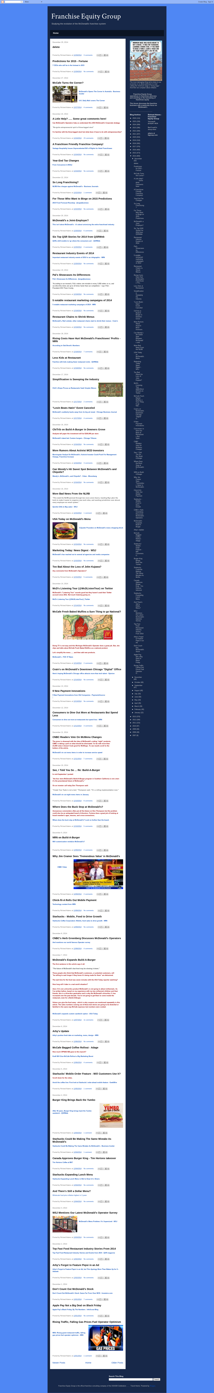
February (137, 709)
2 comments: (89, 247)
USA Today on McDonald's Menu (72, 519)
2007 (134, 735)
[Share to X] (102, 55)
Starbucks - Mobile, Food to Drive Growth (77, 916)
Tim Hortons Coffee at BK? (63, 1162)
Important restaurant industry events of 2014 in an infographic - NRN (79, 257)
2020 (134, 137)
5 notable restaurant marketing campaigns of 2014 (82, 300)
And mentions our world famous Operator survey (71, 942)
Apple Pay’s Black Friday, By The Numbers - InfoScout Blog (75, 1309)
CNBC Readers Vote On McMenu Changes (77, 737)
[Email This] (98, 55)
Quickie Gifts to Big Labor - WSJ (65, 507)
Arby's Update (61, 1031)
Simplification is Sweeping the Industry (76, 379)
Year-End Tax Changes (66, 160)
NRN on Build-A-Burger (66, 837)
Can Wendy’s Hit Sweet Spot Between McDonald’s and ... (138, 337)
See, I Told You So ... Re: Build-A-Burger (76, 770)
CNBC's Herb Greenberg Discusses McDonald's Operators (87, 938)
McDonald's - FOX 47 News (63, 657)
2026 (134, 118)
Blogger (152, 1386)
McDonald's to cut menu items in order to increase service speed (77, 752)
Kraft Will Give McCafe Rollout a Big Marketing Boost (73, 1056)
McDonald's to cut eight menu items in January (71, 795)
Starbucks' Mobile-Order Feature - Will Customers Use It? (87, 1073)
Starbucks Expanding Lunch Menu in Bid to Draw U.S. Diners (76, 1179)
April (136, 703)
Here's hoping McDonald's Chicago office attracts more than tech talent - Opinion (84, 673)
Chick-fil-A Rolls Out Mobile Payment (74, 900)
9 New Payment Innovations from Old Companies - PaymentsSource (79, 695)
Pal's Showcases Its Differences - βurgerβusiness (71, 279)
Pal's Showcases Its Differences (71, 274)
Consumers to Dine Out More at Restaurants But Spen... (139, 433)
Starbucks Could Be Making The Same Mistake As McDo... (139, 572)
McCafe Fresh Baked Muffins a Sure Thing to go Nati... (139, 401)
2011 (134, 723)
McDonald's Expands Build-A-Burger (74, 959)
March (136, 706)
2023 (134, 128)
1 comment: (88, 193)
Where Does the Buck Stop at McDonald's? (78, 806)
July (136, 694)
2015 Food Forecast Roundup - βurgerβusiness (71, 203)
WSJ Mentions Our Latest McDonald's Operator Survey (85, 1212)
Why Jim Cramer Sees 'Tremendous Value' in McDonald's (86, 856)
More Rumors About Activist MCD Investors (78, 450)
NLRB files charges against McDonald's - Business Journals (75, 186)
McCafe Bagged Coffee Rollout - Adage (75, 1047)
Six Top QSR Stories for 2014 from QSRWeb (78, 236)
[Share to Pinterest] (107, 55)
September (138, 685)
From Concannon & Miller (62, 165)
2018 (134, 143)
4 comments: (89, 107)
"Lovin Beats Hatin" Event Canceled (74, 408)
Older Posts (117, 1362)
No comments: (89, 71)
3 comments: (89, 55)
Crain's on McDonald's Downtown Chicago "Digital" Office (87, 669)
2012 (134, 720)
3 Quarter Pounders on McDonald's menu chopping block (101, 528)
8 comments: (89, 801)
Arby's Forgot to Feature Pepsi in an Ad (76, 1265)
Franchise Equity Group (86, 16)
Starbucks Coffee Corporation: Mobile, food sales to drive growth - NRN (80, 921)
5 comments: (89, 577)
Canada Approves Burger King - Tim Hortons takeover (84, 1158)
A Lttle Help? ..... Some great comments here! (79, 118)
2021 (134, 134)
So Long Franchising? (66, 182)
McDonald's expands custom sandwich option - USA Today (75, 1014)
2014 (134, 156)
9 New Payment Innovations (69, 691)
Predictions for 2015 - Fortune (70, 61)
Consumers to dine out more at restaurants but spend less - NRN (77, 720)
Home (56, 33)
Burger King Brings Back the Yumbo (74, 1100)
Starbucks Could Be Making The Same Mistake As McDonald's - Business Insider (84, 1146)
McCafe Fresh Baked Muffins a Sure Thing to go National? (87, 611)
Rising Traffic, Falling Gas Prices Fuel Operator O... (139, 669)
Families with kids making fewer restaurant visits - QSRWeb (75, 362)
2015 (134, 153)
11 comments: (89, 1020)
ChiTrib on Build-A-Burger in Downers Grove (79, 429)
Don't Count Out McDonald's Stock (73, 1289)
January (137, 712)
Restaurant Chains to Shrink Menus (73, 316)
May (136, 700)
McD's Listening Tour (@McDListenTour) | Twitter (71, 599)
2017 (134, 146)
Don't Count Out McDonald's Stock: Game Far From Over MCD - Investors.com (83, 1293)
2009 (134, 729)
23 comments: (89, 138)
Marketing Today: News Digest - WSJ (74, 550)
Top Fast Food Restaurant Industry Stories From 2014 (84, 1248)
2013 (134, 716)
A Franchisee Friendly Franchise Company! (78, 144)
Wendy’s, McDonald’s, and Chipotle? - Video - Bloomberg (75, 476)
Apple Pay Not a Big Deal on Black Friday (77, 1305)
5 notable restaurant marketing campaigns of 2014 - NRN (74, 305)
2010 (134, 726)
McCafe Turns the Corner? (68, 82)
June (136, 697)
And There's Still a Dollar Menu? (72, 1191)
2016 (134, 150)
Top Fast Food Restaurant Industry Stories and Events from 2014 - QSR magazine (84, 1253)
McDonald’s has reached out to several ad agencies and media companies (81, 554)
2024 (134, 124)
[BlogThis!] (100, 55)
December (138, 159)
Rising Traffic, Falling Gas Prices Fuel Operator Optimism (87, 1322)
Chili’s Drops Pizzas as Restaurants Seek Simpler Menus (74, 388)
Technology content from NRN (64, 904)
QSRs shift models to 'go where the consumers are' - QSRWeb (76, 241)
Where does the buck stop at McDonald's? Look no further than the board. (81, 820)
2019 (134, 140)
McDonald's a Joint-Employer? (71, 220)
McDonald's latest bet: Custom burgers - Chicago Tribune (74, 438)
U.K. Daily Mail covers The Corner (92, 101)
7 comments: (89, 352)
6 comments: (89, 231)
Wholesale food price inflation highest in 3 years (70, 1195)
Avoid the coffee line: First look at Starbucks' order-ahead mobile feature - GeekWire (85, 1082)
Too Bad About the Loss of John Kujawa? (77, 566)
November (138, 677)
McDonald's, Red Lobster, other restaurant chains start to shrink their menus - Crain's (85, 321)
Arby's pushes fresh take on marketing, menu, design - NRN (75, 1035)
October (137, 682)
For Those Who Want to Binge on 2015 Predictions (82, 198)
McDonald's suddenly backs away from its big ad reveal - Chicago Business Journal (85, 412)
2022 (134, 131)
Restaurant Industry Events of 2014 (73, 253)
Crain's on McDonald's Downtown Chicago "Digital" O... (139, 414)
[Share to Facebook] (105, 55)
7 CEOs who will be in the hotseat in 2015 (68, 65)
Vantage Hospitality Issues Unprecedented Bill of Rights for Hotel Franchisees (82, 148)
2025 (134, 121)
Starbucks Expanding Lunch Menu (73, 1174)
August (137, 690)
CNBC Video (60, 867)
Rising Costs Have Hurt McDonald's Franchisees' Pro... (139, 279)
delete (56, 47)
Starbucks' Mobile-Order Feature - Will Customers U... (139, 549)
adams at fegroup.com (153, 134)
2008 (134, 732)
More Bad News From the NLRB (71, 493)
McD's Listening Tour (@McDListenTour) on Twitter (83, 588)
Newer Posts (59, 1362)
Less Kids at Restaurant (67, 357)
